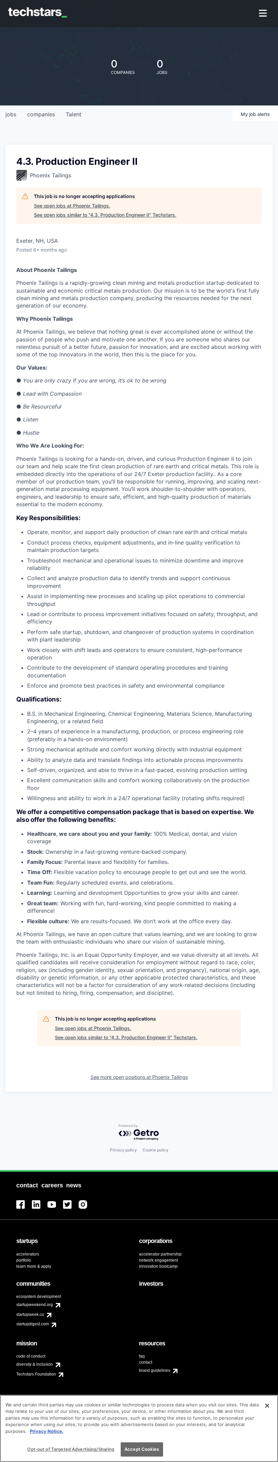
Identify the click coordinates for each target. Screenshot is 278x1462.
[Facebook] (24, 1208)
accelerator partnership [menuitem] (160, 1254)
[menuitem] (263, 13)
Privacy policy (123, 1149)
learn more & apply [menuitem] (33, 1266)
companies (41, 114)
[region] (139, 1428)
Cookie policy (155, 1149)
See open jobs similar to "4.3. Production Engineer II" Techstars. (105, 215)
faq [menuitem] (142, 1356)
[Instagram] (86, 1208)
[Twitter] (71, 1208)
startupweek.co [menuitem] (30, 1314)
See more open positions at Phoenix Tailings (139, 1077)
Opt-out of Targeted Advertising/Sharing (70, 1449)
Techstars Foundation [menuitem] (36, 1374)
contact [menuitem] (145, 1362)
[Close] (267, 1405)
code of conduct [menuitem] (30, 1356)
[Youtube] (55, 1208)
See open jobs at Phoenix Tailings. (72, 206)
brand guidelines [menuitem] (154, 1370)
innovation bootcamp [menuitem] (158, 1266)
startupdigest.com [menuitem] (32, 1324)
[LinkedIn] (39, 1208)
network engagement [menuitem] (158, 1260)
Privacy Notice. (46, 1431)
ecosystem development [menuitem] (38, 1296)
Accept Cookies (141, 1449)
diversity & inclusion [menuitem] (34, 1364)
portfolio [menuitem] (23, 1260)
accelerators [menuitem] (27, 1254)
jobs (10, 114)
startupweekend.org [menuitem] (34, 1304)
